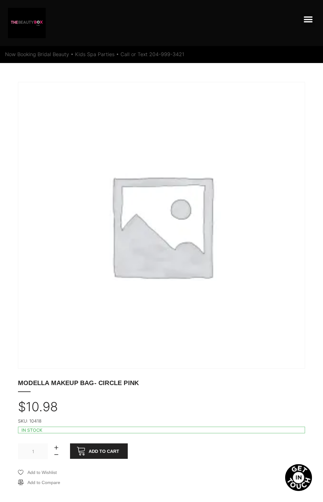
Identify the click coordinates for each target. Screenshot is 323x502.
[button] (308, 20)
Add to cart (104, 451)
